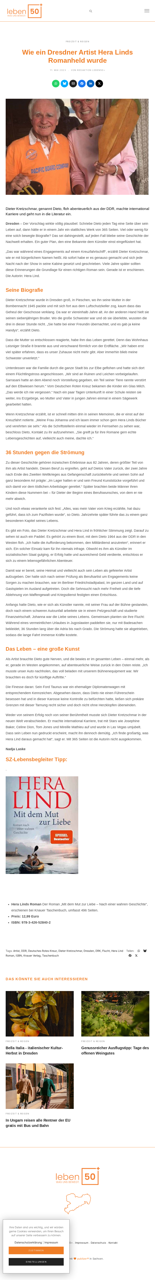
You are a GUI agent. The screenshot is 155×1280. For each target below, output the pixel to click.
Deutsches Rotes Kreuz (42, 950)
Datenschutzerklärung (28, 1242)
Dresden (89, 950)
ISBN (19, 955)
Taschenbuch (50, 955)
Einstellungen (36, 1261)
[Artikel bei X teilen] (99, 83)
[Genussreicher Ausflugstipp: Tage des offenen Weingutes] (115, 1014)
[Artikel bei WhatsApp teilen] (56, 83)
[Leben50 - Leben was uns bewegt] (24, 10)
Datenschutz (98, 1242)
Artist (16, 950)
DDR (24, 950)
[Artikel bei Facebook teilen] (82, 83)
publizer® (83, 1258)
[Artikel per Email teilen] (73, 83)
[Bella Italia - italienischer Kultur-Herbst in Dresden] (40, 1014)
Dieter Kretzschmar (70, 950)
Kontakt (113, 1242)
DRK (98, 950)
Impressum (81, 1242)
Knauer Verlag (32, 955)
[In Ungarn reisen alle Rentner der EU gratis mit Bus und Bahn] (40, 1086)
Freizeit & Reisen (77, 41)
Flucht (106, 950)
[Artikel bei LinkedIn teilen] (90, 83)
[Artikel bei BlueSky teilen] (64, 83)
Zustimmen (36, 1250)
